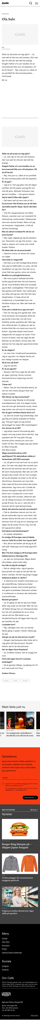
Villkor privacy (34, 1015)
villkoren (25, 783)
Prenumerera (29, 797)
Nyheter (5, 14)
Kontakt (4, 938)
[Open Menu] (36, 3)
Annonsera (5, 945)
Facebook (5, 969)
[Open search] (30, 3)
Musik (15, 680)
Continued (6, 76)
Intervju (6, 680)
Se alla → (34, 810)
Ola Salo (25, 680)
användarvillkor (20, 790)
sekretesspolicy (9, 790)
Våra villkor (6, 942)
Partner (4, 949)
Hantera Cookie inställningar (12, 953)
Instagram (5, 966)
